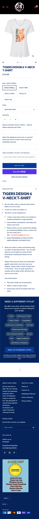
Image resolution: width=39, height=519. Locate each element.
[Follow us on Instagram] (9, 452)
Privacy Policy (27, 401)
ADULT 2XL (8, 99)
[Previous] (3, 62)
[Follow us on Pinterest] (14, 452)
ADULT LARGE (9, 93)
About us (25, 386)
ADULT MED (23, 87)
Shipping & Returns (28, 394)
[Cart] (35, 7)
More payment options (20, 177)
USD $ (5, 498)
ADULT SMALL (9, 87)
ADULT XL (22, 93)
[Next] (36, 62)
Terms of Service (27, 397)
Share (4, 181)
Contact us (25, 390)
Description (7, 189)
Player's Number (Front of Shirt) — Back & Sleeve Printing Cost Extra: (17, 126)
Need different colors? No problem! (16, 153)
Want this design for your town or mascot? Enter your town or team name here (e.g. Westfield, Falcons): (17, 139)
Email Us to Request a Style (19, 350)
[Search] (7, 7)
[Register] (33, 427)
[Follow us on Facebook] (4, 452)
